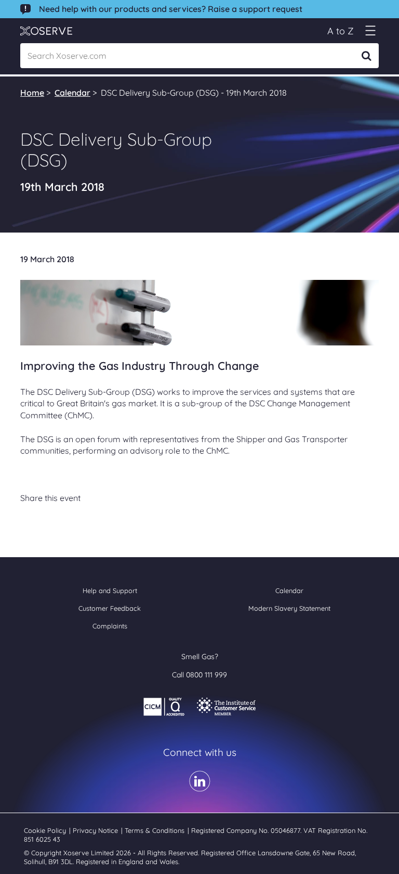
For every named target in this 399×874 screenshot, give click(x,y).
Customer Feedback (109, 608)
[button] (370, 31)
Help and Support (110, 590)
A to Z (340, 31)
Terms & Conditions (156, 830)
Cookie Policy (46, 830)
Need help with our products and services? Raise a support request (170, 9)
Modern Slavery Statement (289, 608)
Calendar (72, 92)
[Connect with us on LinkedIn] (199, 788)
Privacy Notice (96, 830)
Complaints (109, 626)
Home (32, 92)
